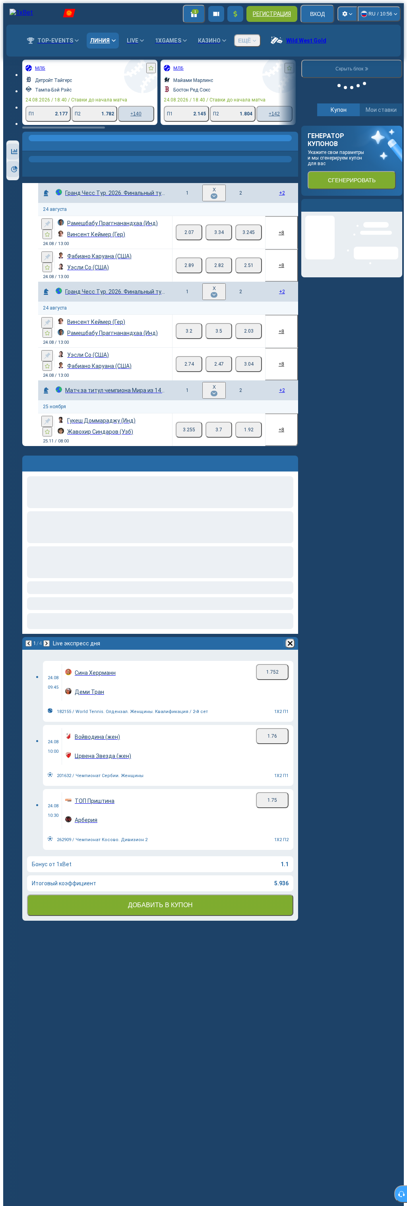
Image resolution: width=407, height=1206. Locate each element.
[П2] (248, 232)
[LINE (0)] (30, 146)
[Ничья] (218, 232)
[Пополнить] (235, 14)
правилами (380, 187)
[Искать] (291, 146)
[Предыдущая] (28, 643)
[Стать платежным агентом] (216, 14)
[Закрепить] (47, 224)
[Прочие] (210, 146)
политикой (319, 192)
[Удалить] (290, 643)
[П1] (189, 232)
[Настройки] (347, 13)
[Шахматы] (45, 146)
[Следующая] (46, 643)
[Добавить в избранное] (151, 68)
